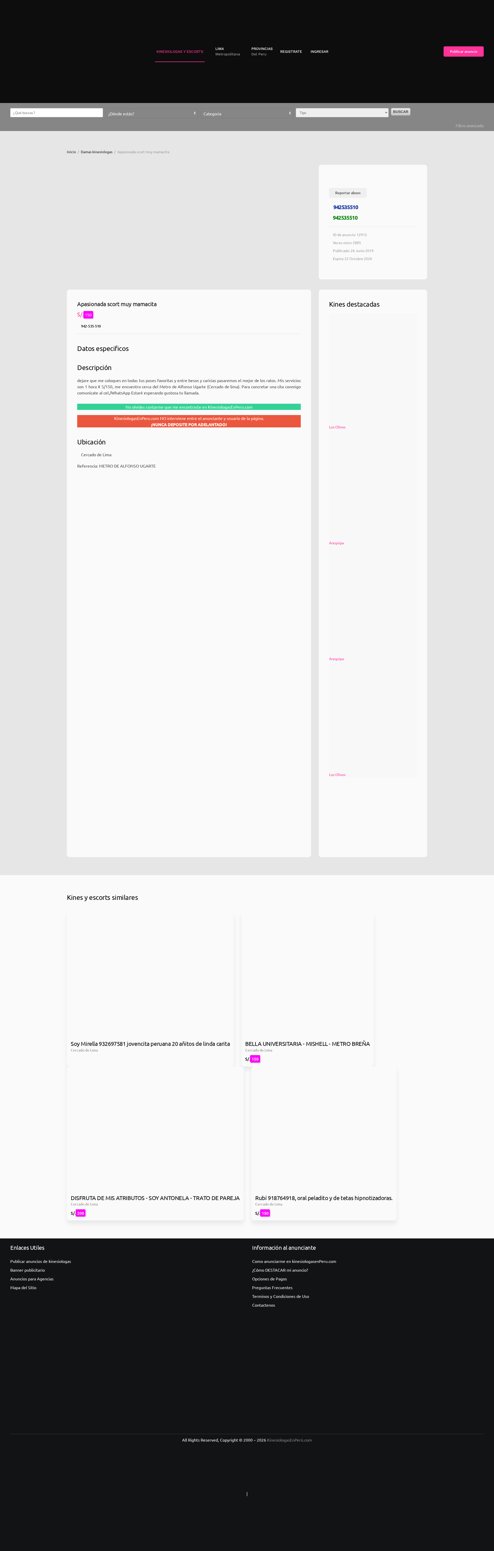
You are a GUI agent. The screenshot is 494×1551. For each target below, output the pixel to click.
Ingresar (319, 51)
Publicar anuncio (463, 51)
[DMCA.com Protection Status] (281, 1493)
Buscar (400, 112)
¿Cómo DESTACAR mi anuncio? (280, 1269)
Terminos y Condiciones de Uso (280, 1296)
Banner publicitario (27, 1269)
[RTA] (213, 1493)
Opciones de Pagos (269, 1278)
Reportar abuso (347, 192)
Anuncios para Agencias (32, 1278)
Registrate (291, 51)
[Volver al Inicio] (32, 51)
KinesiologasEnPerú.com (289, 1439)
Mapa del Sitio (23, 1287)
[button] (226, 51)
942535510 (345, 207)
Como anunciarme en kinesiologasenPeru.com (294, 1261)
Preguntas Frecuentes (272, 1287)
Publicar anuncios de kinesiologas (40, 1261)
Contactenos (263, 1304)
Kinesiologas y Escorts (179, 51)
